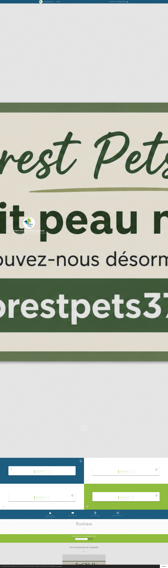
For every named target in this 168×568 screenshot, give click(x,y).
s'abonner (90, 539)
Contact (58, 1)
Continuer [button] (164, 566)
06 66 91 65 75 (112, 1)
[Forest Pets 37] (41, 1)
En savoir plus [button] (58, 566)
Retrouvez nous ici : (48, 1)
